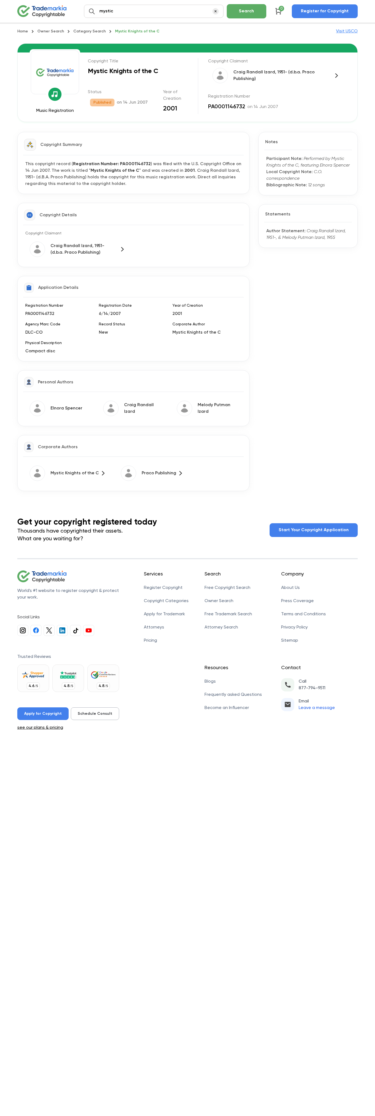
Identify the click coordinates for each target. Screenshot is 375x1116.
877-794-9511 (312, 688)
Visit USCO (347, 31)
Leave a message (317, 708)
